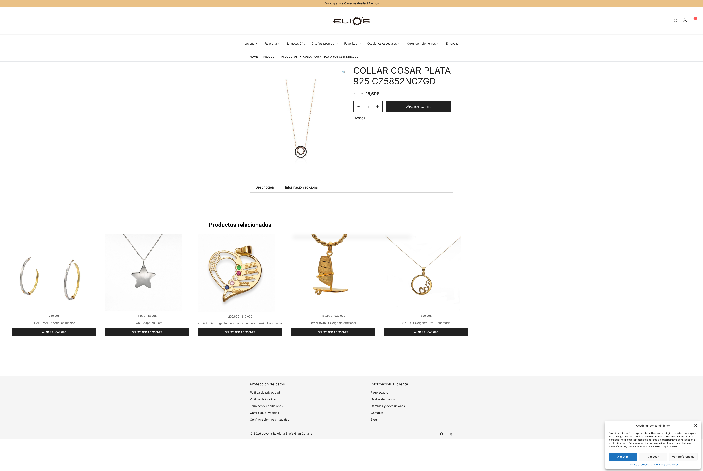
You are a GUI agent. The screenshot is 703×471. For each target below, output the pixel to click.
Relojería (271, 43)
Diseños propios (322, 43)
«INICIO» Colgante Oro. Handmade (426, 323)
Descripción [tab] (264, 187)
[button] (696, 425)
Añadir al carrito (419, 106)
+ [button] (377, 106)
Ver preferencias (683, 456)
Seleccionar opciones (147, 332)
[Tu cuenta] (685, 20)
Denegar (653, 456)
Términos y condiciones (666, 464)
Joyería (249, 43)
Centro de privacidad (264, 413)
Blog (374, 419)
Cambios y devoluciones (388, 406)
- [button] (358, 106)
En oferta (452, 43)
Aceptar (622, 456)
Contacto (377, 413)
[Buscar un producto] (676, 20)
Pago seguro (379, 392)
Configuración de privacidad (269, 419)
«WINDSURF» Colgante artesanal (333, 323)
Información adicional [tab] (301, 187)
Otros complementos (421, 43)
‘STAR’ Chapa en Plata (147, 323)
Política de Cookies (263, 399)
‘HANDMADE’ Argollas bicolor (54, 323)
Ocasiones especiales (382, 43)
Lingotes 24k (296, 43)
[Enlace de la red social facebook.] (441, 433)
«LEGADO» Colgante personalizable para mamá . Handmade (240, 323)
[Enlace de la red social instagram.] (451, 433)
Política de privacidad (641, 464)
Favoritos (350, 43)
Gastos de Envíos (383, 399)
